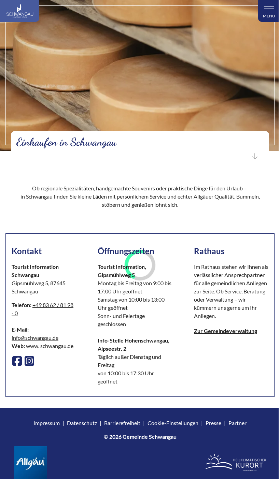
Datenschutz (82, 423)
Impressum (46, 423)
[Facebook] (17, 360)
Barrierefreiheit (122, 423)
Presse (213, 423)
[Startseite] (19, 11)
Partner (237, 423)
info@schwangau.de (35, 337)
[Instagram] (29, 360)
